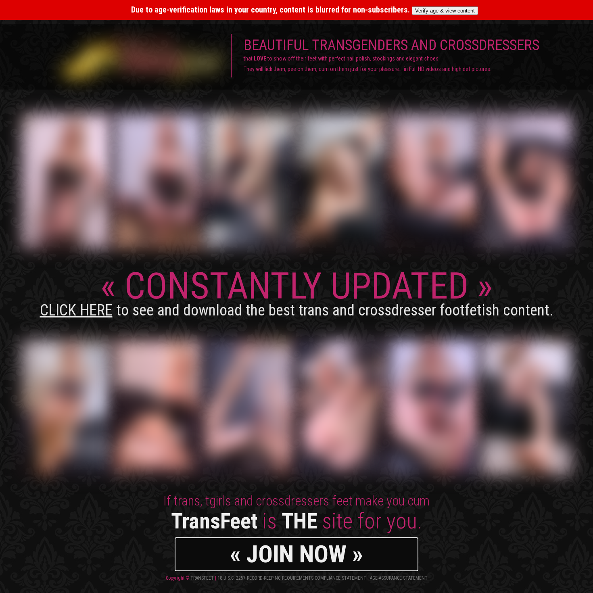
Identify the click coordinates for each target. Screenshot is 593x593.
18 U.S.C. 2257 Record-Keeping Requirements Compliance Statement (291, 578)
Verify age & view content (445, 11)
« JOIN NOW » (296, 554)
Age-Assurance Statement (399, 578)
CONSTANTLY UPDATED (296, 292)
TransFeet (202, 578)
